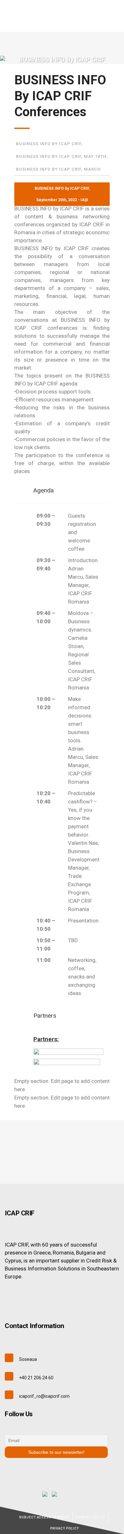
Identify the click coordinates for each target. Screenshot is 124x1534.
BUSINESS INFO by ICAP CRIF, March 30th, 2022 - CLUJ (58, 171)
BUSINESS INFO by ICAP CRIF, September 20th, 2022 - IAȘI (49, 145)
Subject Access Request (44, 1517)
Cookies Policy (90, 1517)
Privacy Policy (64, 1528)
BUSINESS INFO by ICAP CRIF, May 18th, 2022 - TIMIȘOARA (62, 158)
